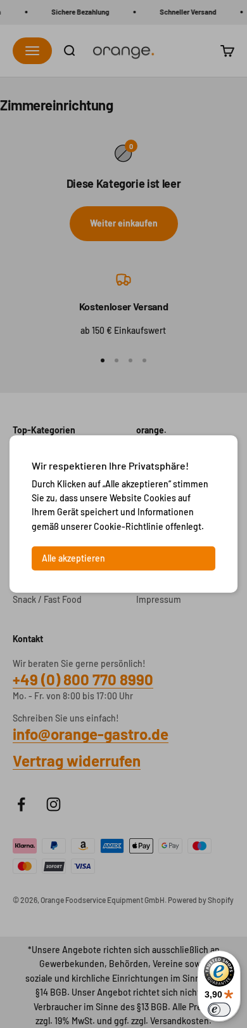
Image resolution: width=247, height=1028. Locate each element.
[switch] (219, 1010)
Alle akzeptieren (73, 558)
